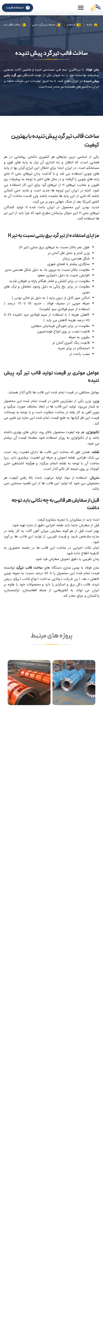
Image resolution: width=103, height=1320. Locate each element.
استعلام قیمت (14, 7)
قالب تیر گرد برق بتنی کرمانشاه (74, 691)
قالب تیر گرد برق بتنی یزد (29, 691)
